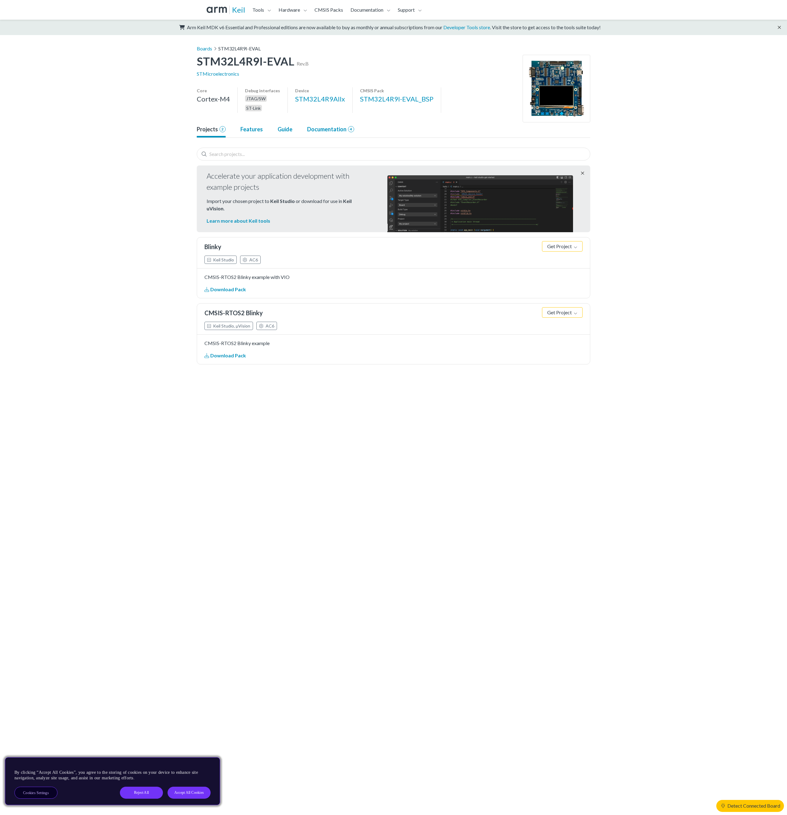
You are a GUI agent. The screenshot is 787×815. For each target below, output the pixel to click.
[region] (112, 781)
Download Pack (227, 289)
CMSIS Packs (328, 10)
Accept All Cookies (189, 792)
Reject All (141, 792)
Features (251, 129)
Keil (238, 9)
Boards (204, 48)
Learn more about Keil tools (238, 221)
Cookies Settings (36, 793)
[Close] (210, 764)
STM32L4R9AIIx (320, 99)
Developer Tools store (466, 27)
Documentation (329, 129)
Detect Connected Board (753, 806)
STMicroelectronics (218, 74)
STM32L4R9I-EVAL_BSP (396, 99)
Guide (285, 129)
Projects (210, 129)
